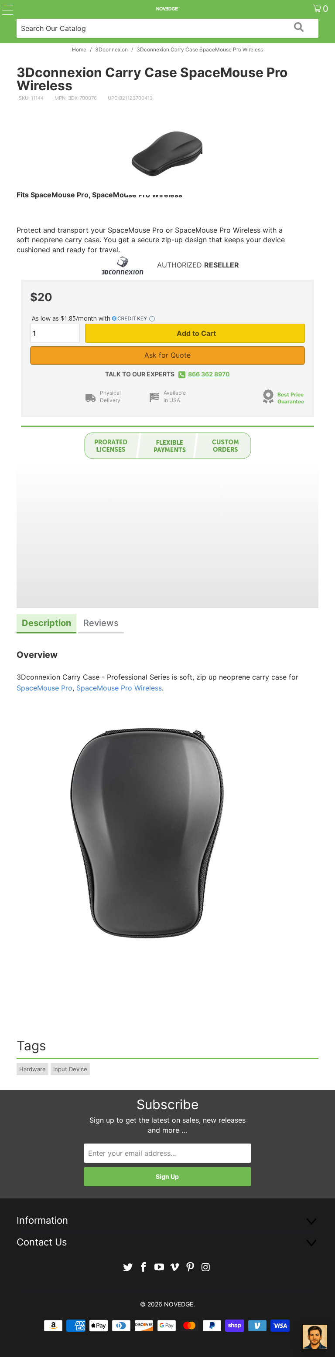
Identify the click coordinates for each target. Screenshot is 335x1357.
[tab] (46, 624)
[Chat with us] (315, 1337)
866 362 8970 (209, 374)
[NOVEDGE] (167, 8)
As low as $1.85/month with (72, 318)
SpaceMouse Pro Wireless (119, 688)
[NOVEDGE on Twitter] (128, 1267)
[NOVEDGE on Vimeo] (174, 1267)
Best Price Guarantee (290, 398)
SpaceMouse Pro (44, 688)
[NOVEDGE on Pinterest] (190, 1267)
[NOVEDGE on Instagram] (205, 1267)
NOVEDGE (178, 1304)
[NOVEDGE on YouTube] (159, 1267)
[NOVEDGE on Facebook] (143, 1267)
